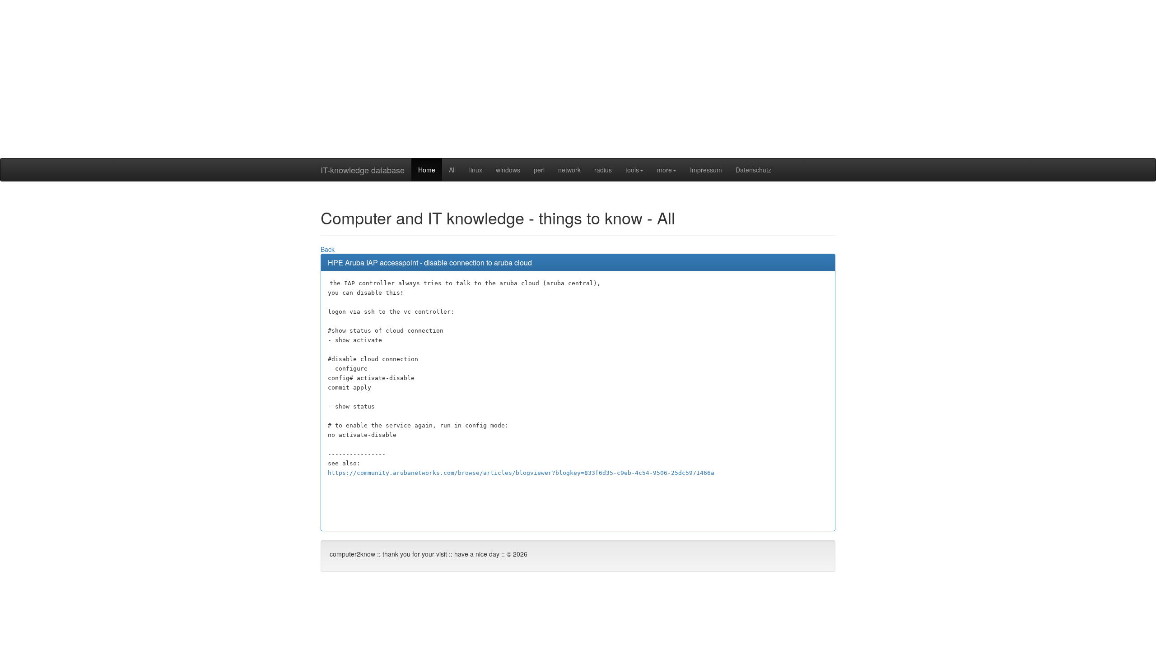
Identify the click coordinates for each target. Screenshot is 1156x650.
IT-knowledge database (363, 170)
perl (539, 169)
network (569, 169)
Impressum (706, 169)
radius (603, 169)
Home (426, 169)
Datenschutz (753, 169)
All (452, 169)
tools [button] (632, 169)
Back (328, 249)
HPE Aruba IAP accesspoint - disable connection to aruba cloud (430, 262)
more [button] (664, 169)
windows (508, 169)
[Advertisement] (578, 95)
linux (475, 169)
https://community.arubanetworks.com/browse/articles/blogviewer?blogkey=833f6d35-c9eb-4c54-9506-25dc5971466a (521, 472)
